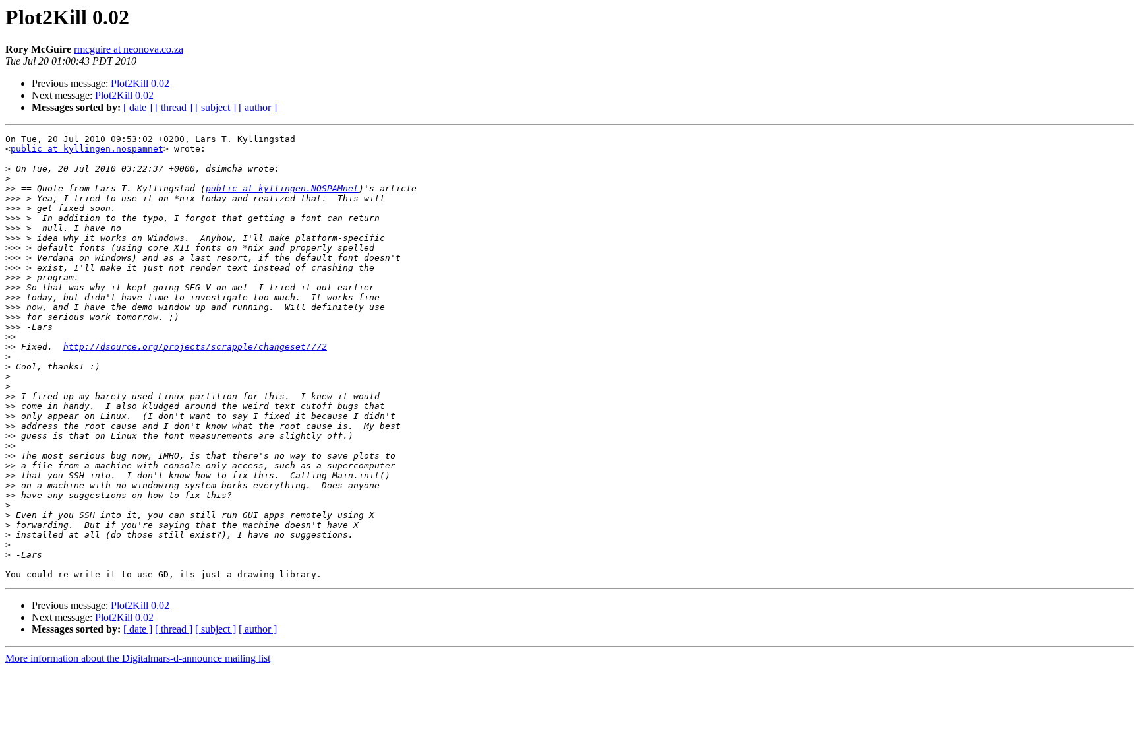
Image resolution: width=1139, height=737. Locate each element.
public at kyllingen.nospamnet (87, 149)
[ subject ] (215, 107)
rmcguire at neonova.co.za (128, 49)
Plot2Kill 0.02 (140, 83)
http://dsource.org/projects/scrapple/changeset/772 (195, 347)
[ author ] (258, 107)
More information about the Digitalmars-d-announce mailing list (137, 658)
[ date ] (137, 107)
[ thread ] (173, 107)
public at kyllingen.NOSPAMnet (282, 188)
